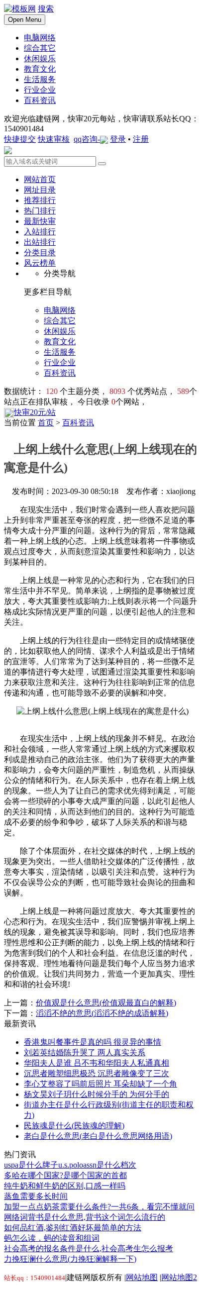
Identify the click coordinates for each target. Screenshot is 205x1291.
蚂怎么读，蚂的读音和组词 (52, 1238)
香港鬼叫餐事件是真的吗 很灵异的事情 (92, 1042)
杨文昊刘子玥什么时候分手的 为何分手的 (96, 1094)
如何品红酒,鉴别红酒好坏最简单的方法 (72, 1227)
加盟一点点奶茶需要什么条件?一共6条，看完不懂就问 (99, 1206)
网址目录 (40, 190)
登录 (118, 139)
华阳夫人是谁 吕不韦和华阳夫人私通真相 (96, 1063)
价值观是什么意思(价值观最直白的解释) (106, 1002)
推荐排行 (40, 200)
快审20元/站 (35, 412)
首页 (46, 422)
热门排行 (40, 210)
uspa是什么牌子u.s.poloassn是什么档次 (70, 1165)
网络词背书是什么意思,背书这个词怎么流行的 (84, 1217)
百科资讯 (78, 422)
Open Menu (24, 19)
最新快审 (40, 221)
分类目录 (40, 252)
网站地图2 (179, 1277)
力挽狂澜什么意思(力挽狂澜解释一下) (70, 1259)
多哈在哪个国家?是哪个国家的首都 (65, 1175)
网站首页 (40, 179)
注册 (141, 139)
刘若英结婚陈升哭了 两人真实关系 (84, 1052)
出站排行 (40, 242)
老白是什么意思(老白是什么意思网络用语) (98, 1136)
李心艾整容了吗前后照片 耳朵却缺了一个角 (100, 1084)
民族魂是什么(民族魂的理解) (74, 1125)
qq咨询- (87, 139)
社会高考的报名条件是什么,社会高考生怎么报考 (88, 1248)
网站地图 (142, 1277)
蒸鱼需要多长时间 (36, 1196)
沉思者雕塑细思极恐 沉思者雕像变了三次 (96, 1073)
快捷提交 (20, 139)
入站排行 (40, 231)
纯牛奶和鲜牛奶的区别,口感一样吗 (64, 1186)
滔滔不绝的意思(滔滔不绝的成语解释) (102, 1013)
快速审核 (54, 139)
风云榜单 (40, 263)
